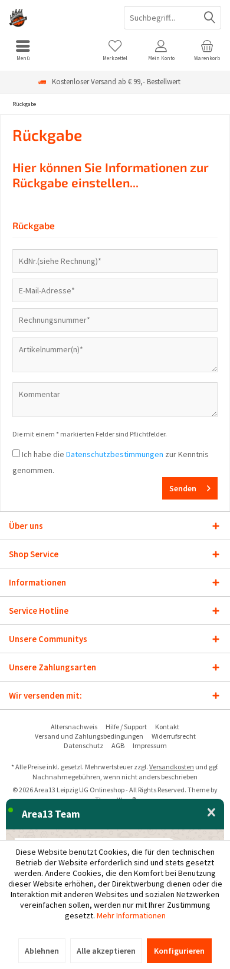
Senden (182, 488)
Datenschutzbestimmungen (114, 454)
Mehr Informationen (131, 915)
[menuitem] (23, 50)
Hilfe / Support (126, 726)
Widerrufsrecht (174, 736)
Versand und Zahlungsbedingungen (89, 736)
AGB (117, 745)
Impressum (150, 745)
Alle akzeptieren (106, 950)
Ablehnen (42, 950)
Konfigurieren (179, 950)
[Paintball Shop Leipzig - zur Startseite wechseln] (57, 17)
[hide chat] (211, 813)
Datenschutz (83, 745)
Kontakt (167, 726)
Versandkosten (171, 766)
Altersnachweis (74, 726)
